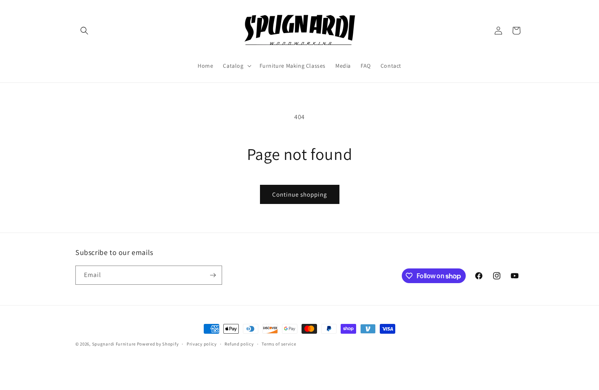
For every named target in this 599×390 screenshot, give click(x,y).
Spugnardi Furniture (114, 344)
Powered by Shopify (158, 344)
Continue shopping (299, 194)
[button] (84, 31)
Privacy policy (202, 344)
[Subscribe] (213, 275)
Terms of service (279, 344)
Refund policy (239, 344)
